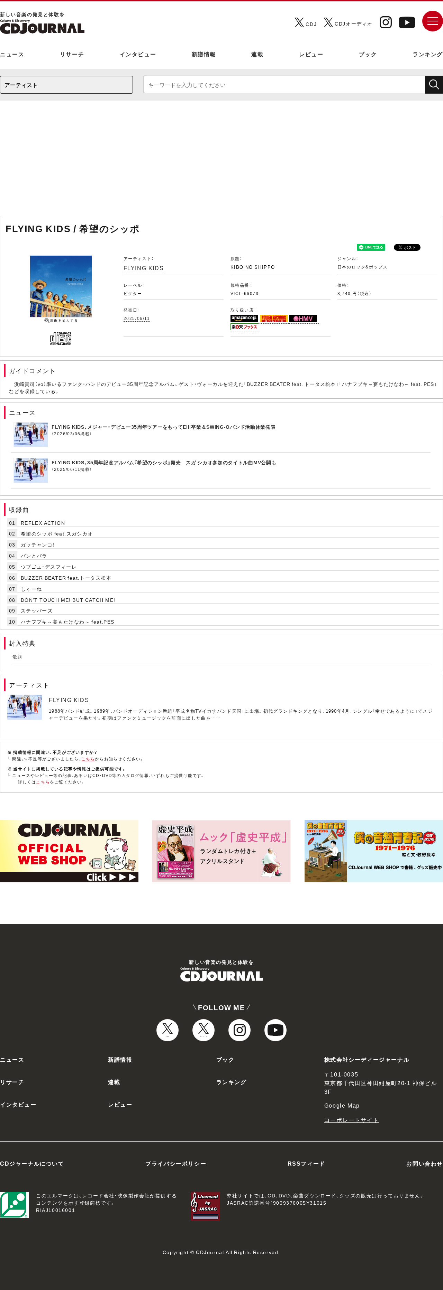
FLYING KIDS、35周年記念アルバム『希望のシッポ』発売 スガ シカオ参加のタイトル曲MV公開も (164, 462)
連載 (257, 54)
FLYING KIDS (144, 268)
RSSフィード (306, 1163)
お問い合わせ (424, 1163)
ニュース (12, 54)
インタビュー (138, 54)
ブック (368, 54)
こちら (88, 759)
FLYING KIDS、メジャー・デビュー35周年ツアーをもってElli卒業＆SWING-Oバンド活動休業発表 (164, 426)
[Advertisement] (221, 161)
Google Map (342, 1105)
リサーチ (72, 54)
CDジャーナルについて (32, 1163)
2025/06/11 (137, 318)
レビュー (311, 54)
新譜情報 (204, 54)
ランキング (428, 54)
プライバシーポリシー (175, 1163)
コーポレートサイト (351, 1120)
